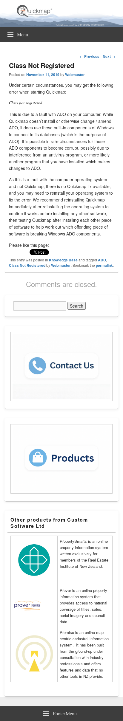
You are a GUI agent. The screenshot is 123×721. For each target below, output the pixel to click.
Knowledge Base (63, 260)
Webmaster (75, 74)
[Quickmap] (61, 25)
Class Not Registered (27, 265)
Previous (89, 56)
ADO (102, 260)
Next (109, 56)
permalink (104, 265)
